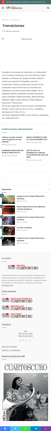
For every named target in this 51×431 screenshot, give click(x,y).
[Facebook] (21, 340)
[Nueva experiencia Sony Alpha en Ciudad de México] (8, 209)
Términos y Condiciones (11, 350)
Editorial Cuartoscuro (12, 31)
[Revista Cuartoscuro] (15, 8)
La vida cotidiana (24, 227)
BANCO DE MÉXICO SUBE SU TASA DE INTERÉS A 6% (36, 138)
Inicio (6, 20)
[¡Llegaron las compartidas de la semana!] (8, 199)
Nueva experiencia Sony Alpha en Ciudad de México (31, 207)
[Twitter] (24, 340)
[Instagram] (27, 340)
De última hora (14, 20)
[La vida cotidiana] (8, 230)
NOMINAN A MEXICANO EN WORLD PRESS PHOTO (12, 151)
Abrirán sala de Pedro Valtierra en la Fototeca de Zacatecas (28, 2)
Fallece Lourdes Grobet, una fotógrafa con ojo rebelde (12, 139)
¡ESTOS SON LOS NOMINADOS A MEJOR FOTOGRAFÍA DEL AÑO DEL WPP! (37, 153)
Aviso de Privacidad (9, 346)
